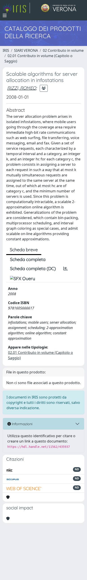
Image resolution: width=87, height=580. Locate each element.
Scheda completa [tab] (28, 259)
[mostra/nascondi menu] (5, 15)
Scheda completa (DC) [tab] (33, 268)
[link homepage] (16, 8)
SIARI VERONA (26, 50)
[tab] (66, 268)
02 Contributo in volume (63, 50)
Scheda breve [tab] (24, 249)
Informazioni (21, 424)
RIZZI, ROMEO (21, 88)
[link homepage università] (59, 8)
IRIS (6, 50)
